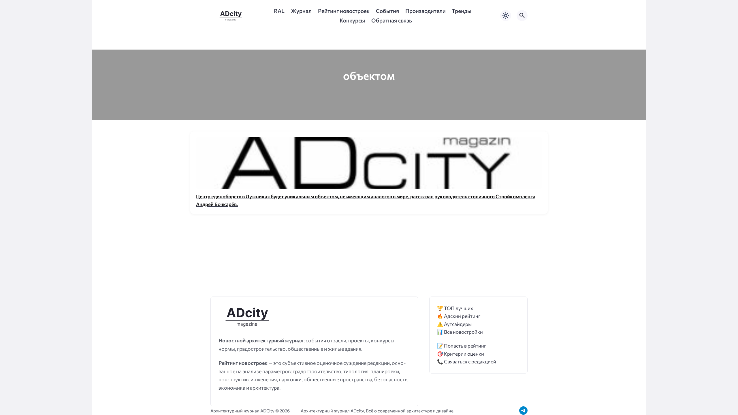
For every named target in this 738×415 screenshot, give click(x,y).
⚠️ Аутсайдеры (454, 324)
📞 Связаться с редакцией (466, 362)
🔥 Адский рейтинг (459, 316)
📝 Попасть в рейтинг (461, 346)
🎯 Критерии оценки (460, 354)
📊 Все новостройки (460, 332)
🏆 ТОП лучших (455, 308)
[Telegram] (523, 410)
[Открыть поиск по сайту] (522, 15)
